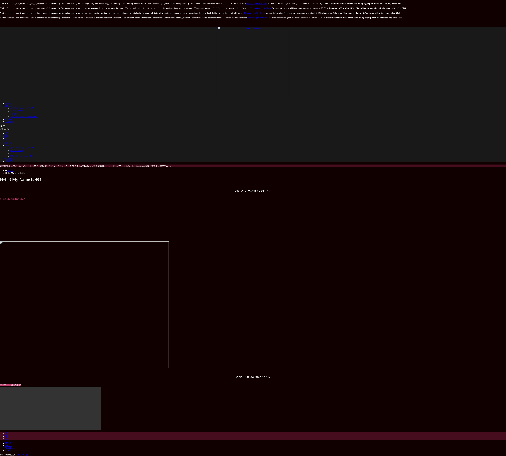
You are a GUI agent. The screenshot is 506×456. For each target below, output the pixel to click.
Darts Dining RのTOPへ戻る (12, 199)
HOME (8, 103)
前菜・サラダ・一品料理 (22, 108)
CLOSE (5, 129)
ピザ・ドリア (17, 111)
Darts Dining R (22, 455)
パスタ (14, 114)
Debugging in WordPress (256, 3)
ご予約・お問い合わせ (10, 385)
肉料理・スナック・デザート (24, 117)
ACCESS (9, 122)
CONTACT (10, 119)
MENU (8, 106)
